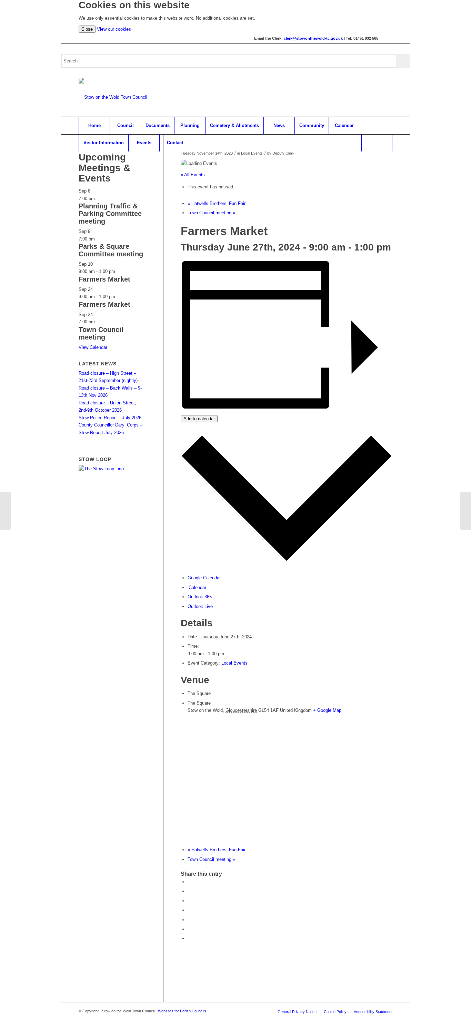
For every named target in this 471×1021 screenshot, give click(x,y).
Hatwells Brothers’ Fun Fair (216, 203)
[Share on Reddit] (189, 929)
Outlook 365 (200, 596)
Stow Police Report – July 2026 (110, 417)
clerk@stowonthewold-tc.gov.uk (313, 38)
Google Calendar (204, 577)
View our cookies (114, 29)
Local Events (234, 663)
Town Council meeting (211, 212)
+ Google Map (327, 710)
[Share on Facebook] (189, 881)
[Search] (376, 142)
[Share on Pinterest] (189, 900)
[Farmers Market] (5, 511)
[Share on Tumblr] (189, 919)
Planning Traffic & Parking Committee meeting (110, 213)
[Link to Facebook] (387, 38)
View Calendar (93, 347)
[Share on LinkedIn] (189, 910)
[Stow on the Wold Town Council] (113, 97)
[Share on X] (189, 891)
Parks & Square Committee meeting (111, 250)
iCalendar (197, 587)
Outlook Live (200, 606)
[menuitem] (94, 125)
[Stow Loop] (101, 468)
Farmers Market (104, 279)
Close (87, 29)
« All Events (193, 174)
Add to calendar (199, 418)
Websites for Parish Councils (182, 1011)
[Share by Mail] (189, 938)
